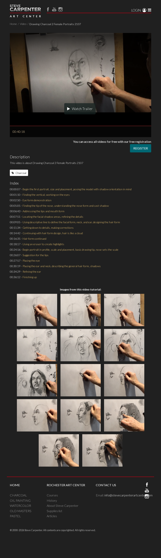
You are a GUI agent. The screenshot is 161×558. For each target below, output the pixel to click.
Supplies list (54, 511)
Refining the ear (32, 271)
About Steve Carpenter (62, 505)
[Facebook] (48, 9)
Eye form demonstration (37, 200)
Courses (52, 495)
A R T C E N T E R (25, 16)
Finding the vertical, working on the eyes (46, 194)
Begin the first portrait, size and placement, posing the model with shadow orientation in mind (77, 189)
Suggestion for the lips (35, 255)
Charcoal (20, 173)
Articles (52, 516)
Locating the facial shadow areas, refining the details (53, 216)
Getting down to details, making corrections (48, 227)
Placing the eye (31, 260)
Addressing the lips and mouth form (43, 211)
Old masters (20, 511)
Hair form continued (34, 238)
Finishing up (30, 277)
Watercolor (20, 505)
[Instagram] (60, 9)
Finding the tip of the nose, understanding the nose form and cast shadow (66, 205)
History (52, 500)
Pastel (15, 516)
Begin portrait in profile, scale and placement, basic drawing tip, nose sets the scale (70, 249)
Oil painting (20, 500)
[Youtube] (54, 9)
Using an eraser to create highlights (43, 244)
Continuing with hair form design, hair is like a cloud (53, 233)
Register (140, 148)
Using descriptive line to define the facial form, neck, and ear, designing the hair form (71, 222)
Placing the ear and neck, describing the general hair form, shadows (62, 266)
